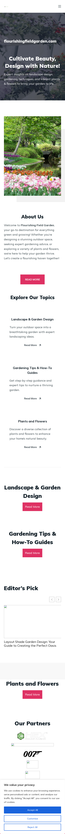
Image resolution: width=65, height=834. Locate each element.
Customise (32, 818)
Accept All (32, 810)
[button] (58, 599)
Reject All (32, 827)
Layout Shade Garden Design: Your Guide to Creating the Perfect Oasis (30, 644)
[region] (32, 807)
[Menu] (59, 6)
